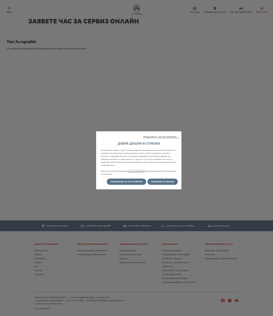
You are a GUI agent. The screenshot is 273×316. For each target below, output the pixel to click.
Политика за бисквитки (136, 171)
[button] (161, 137)
